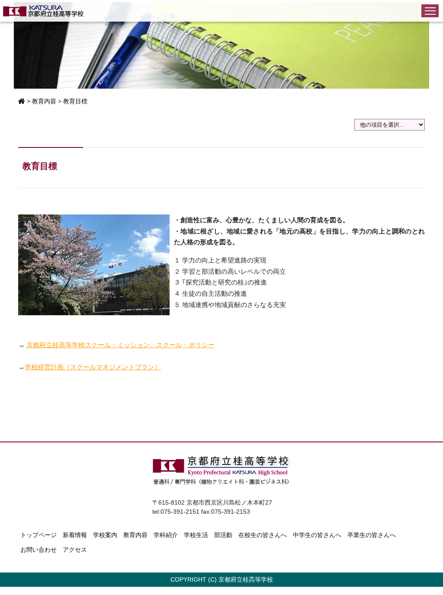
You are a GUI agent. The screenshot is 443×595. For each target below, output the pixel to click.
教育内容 (44, 101)
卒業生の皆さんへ (371, 534)
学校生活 (196, 534)
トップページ (38, 534)
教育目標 (75, 101)
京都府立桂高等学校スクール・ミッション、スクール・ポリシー (120, 345)
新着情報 (75, 534)
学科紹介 (166, 534)
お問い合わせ (38, 549)
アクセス (75, 549)
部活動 (223, 534)
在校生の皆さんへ (262, 534)
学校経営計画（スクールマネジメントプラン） (93, 367)
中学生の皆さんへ (317, 534)
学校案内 (105, 534)
